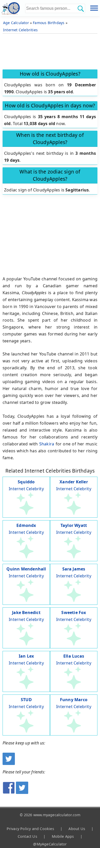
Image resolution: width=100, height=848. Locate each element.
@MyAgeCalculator (50, 844)
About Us (76, 828)
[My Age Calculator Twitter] (9, 763)
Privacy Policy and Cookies (30, 828)
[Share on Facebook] (9, 792)
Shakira (46, 444)
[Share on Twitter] (22, 792)
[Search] (80, 8)
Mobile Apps (63, 836)
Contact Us (27, 836)
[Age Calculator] (12, 8)
